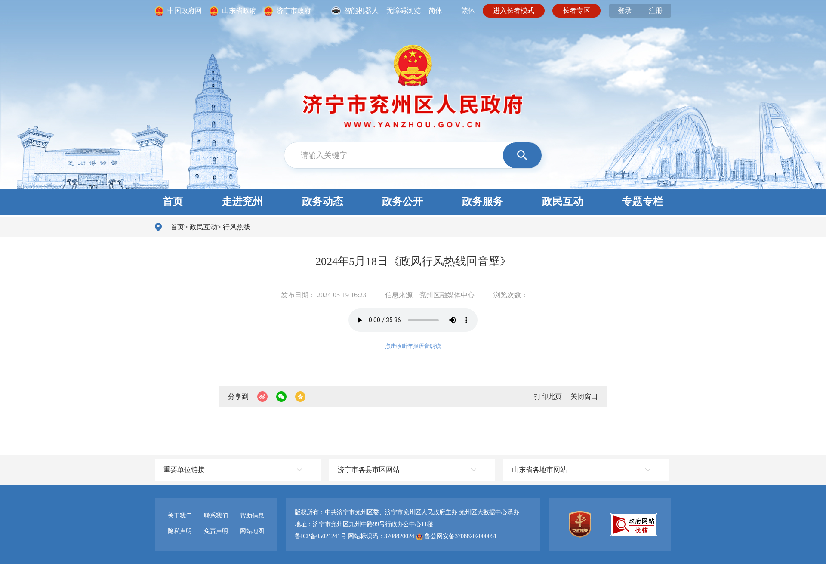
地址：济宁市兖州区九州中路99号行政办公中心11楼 (364, 524)
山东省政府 (239, 10)
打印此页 (548, 396)
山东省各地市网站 (539, 469)
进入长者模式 (513, 10)
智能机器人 (362, 10)
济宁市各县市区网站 (369, 469)
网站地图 (252, 531)
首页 (173, 201)
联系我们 (216, 515)
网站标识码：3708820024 (381, 536)
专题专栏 (642, 201)
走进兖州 (242, 201)
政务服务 (482, 201)
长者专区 (576, 10)
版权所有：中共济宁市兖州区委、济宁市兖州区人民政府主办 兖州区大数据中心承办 (407, 512)
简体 (435, 10)
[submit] (522, 155)
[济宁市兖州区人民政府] (413, 79)
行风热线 (236, 227)
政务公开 (402, 201)
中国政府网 (184, 10)
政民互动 (562, 201)
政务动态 (322, 201)
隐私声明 (180, 531)
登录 (625, 10)
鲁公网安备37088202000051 (460, 536)
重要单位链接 (184, 469)
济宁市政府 (293, 10)
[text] (396, 155)
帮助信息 (252, 515)
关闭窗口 (584, 396)
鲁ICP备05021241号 (321, 536)
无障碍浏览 (403, 10)
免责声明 (216, 531)
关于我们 (180, 515)
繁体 (468, 10)
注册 (656, 10)
